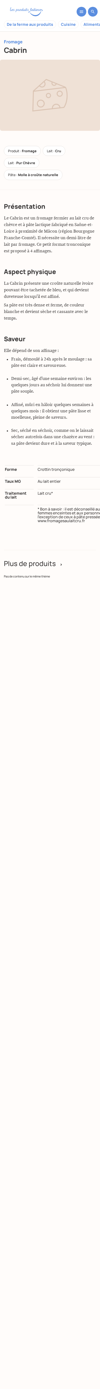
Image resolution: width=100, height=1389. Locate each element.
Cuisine (68, 24)
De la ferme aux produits (30, 24)
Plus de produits (33, 563)
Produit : (22, 151)
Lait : (54, 151)
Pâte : (33, 174)
